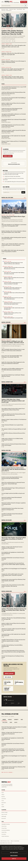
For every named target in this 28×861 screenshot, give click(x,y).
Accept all (14, 858)
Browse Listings (4, 812)
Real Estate (4, 802)
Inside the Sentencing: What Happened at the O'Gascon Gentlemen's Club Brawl (13, 283)
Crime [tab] (22, 719)
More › (25, 197)
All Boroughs (4, 816)
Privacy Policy (4, 828)
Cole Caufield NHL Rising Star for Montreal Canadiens (14, 181)
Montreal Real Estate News (7, 197)
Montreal (12, 2)
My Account (4, 818)
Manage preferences (14, 855)
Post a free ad (23, 1)
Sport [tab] (11, 722)
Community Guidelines (6, 830)
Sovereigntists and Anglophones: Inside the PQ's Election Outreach (13, 739)
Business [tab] (10, 719)
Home (3, 792)
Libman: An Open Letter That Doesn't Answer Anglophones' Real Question (12, 734)
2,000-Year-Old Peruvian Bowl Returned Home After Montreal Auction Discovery (14, 268)
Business (3, 796)
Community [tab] (16, 719)
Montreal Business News (7, 591)
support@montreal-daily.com (6, 842)
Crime (3, 800)
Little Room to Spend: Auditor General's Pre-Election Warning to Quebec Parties (13, 303)
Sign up (23, 192)
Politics (3, 794)
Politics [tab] (4, 719)
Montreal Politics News (7, 520)
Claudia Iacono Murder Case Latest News (12, 176)
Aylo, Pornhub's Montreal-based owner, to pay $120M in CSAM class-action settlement (13, 263)
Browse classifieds (7, 156)
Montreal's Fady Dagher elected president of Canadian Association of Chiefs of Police (14, 728)
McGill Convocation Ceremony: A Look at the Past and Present (13, 179)
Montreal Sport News (6, 450)
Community (4, 798)
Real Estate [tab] (5, 722)
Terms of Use (4, 826)
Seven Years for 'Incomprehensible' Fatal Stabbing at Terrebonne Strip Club (14, 273)
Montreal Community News (7, 381)
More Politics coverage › (7, 772)
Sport (3, 804)
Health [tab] (15, 722)
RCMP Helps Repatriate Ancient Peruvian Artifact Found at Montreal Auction (13, 298)
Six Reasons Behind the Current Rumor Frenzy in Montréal (13, 745)
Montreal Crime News (6, 322)
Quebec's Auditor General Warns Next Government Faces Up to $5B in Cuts (14, 278)
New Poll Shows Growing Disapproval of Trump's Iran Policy (14, 757)
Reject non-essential (14, 852)
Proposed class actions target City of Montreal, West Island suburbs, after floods (13, 768)
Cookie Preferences (5, 836)
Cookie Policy (4, 832)
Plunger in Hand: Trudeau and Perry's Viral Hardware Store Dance (12, 313)
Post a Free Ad (4, 814)
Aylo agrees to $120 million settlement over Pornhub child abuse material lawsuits (12, 288)
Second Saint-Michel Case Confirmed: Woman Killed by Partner (14, 293)
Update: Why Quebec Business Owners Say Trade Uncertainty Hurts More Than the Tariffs (13, 174)
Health (3, 806)
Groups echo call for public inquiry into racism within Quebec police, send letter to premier (12, 762)
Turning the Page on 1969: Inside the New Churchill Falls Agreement (14, 308)
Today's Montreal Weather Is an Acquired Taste (13, 318)
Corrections (4, 834)
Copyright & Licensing (6, 824)
